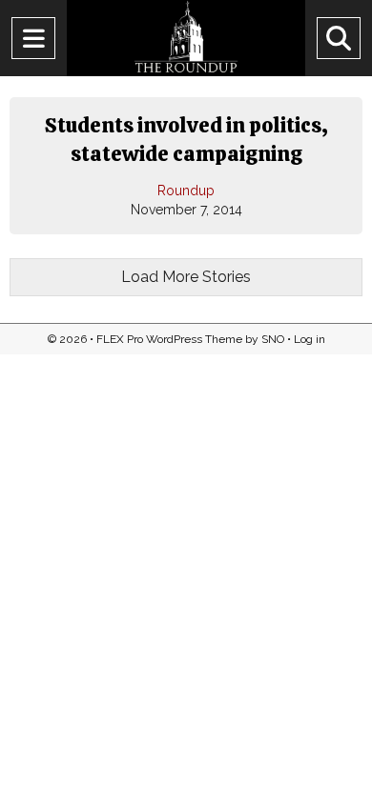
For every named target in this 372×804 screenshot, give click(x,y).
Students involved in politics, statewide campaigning (186, 139)
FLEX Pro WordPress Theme (169, 339)
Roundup (186, 190)
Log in (309, 339)
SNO (272, 339)
